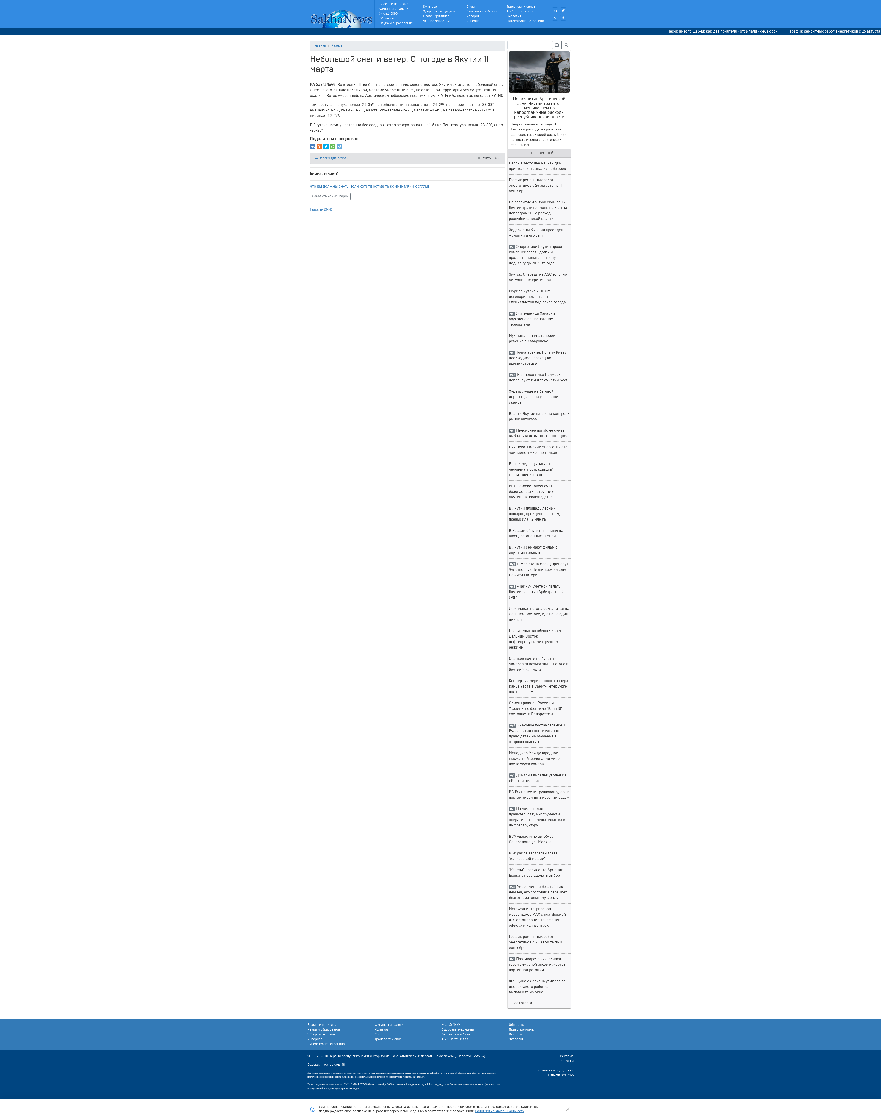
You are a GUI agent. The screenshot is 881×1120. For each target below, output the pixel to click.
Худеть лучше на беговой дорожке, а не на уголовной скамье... (533, 397)
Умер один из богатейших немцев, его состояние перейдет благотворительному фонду (538, 892)
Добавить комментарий (330, 196)
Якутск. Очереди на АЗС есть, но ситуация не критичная (538, 277)
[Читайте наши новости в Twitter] (563, 10)
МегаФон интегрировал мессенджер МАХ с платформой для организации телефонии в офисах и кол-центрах (537, 917)
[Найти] (566, 45)
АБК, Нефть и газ (520, 11)
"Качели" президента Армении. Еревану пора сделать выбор (536, 872)
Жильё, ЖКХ (388, 13)
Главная (320, 45)
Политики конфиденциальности (499, 1111)
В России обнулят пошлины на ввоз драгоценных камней (536, 533)
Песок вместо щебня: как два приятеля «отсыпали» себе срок (678, 31)
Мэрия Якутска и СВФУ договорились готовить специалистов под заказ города (537, 296)
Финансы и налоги (393, 9)
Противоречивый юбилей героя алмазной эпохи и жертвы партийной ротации (537, 964)
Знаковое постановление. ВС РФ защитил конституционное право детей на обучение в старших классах (539, 734)
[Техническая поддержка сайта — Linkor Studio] (561, 1075)
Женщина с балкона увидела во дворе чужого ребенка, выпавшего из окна (537, 986)
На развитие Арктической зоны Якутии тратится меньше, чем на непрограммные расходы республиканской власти (538, 210)
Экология (514, 16)
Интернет (473, 21)
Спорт (471, 6)
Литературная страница (525, 21)
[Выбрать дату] (557, 45)
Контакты (566, 1061)
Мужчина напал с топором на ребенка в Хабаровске (535, 338)
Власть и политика (393, 4)
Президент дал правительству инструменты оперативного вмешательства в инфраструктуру (537, 817)
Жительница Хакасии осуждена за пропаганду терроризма (532, 319)
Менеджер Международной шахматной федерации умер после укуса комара (534, 758)
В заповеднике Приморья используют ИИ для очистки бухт (538, 377)
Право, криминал (436, 16)
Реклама (567, 1056)
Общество (387, 18)
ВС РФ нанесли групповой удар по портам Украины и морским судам (539, 794)
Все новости (522, 1003)
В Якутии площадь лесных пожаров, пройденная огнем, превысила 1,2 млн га (534, 514)
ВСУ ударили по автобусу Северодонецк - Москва (531, 839)
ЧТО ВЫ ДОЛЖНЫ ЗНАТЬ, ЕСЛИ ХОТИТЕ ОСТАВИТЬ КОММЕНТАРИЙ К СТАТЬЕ (369, 186)
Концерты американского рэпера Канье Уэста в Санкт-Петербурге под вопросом (538, 686)
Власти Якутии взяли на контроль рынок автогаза (539, 416)
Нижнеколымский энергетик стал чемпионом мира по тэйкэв (539, 450)
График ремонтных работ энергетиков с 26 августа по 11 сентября (804, 31)
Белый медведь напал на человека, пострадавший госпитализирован (531, 469)
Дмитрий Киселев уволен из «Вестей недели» (537, 778)
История (473, 16)
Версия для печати (333, 158)
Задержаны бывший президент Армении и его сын (537, 232)
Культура (430, 6)
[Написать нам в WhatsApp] (555, 18)
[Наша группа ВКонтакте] (555, 10)
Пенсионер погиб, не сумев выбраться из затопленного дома (539, 433)
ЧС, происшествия (437, 21)
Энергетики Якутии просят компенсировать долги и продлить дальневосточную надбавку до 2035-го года (536, 255)
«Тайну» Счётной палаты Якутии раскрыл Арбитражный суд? (536, 592)
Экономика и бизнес (482, 11)
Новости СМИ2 (321, 209)
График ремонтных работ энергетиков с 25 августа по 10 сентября (536, 942)
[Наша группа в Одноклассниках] (563, 18)
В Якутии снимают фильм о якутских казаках (533, 550)
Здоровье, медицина (439, 11)
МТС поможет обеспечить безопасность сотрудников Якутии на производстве (533, 491)
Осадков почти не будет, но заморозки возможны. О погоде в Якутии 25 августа (538, 664)
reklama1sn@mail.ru (414, 1076)
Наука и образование (396, 23)
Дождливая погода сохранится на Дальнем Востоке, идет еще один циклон (539, 614)
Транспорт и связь (521, 6)
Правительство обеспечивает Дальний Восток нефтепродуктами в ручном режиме (535, 639)
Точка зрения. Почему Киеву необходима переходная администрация (537, 358)
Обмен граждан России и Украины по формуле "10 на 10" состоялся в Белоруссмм (536, 708)
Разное (337, 45)
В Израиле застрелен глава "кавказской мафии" (533, 856)
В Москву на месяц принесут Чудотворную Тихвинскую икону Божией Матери (538, 569)
